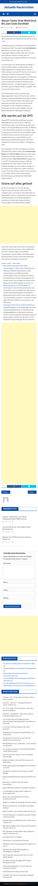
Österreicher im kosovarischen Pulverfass (16, 840)
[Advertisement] (19, 225)
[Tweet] (29, 32)
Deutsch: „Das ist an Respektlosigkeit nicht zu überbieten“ (7, 492)
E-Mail (5, 590)
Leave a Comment (23, 27)
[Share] (14, 32)
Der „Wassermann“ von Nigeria (12, 837)
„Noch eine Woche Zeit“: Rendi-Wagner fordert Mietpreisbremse (16, 528)
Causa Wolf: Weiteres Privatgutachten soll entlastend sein (33, 492)
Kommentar (7, 563)
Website (5, 598)
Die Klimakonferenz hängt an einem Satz (15, 871)
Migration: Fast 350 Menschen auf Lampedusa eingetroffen (16, 538)
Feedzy (33, 883)
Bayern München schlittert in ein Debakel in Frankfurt (19, 788)
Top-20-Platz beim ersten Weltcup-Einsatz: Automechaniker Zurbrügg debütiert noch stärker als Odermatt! (19, 721)
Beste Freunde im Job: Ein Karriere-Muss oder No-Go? (19, 811)
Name (5, 582)
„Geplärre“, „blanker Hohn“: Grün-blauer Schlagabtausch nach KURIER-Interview (14, 518)
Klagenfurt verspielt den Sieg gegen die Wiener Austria (19, 802)
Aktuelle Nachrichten (19, 7)
